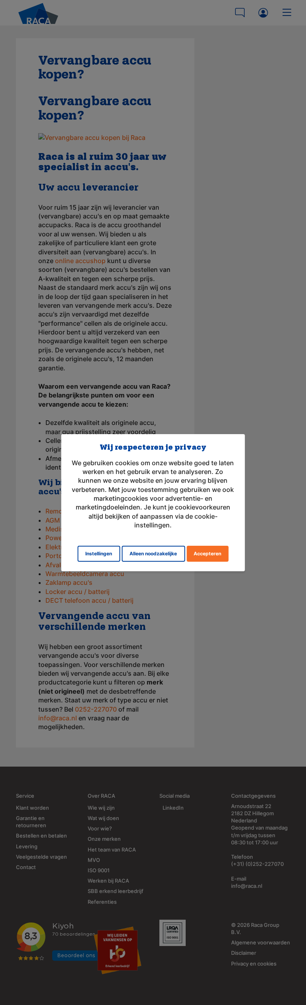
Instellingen (98, 554)
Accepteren (207, 554)
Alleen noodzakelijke (153, 554)
